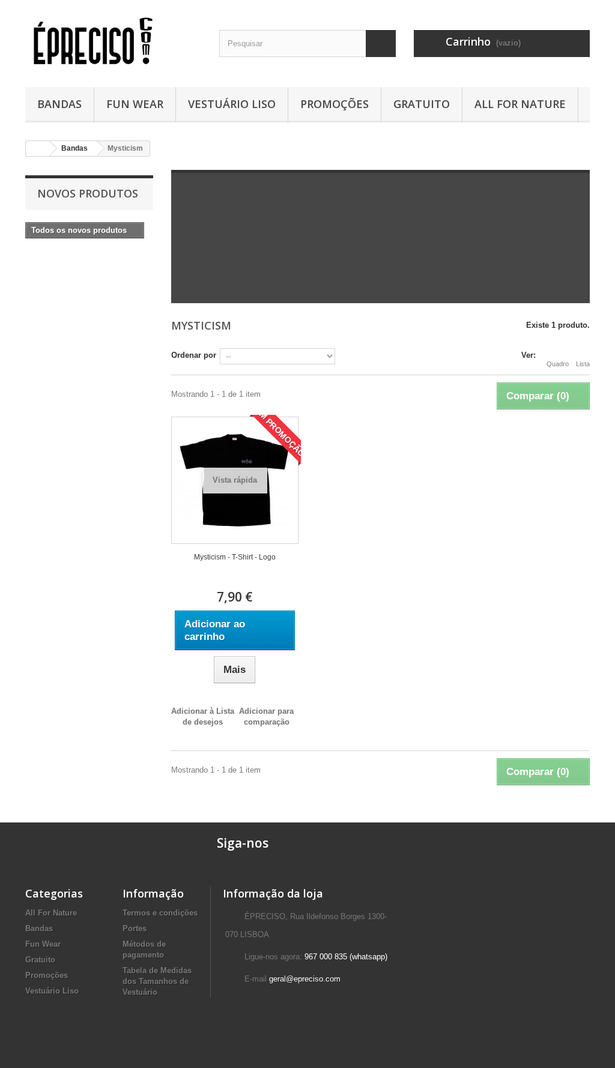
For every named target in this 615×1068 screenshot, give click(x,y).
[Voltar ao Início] (37, 148)
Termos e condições (160, 912)
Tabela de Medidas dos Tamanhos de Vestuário (157, 981)
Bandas (59, 104)
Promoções (334, 104)
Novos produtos (87, 193)
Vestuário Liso (232, 104)
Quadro (558, 363)
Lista (583, 363)
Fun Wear (134, 104)
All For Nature (520, 104)
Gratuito (421, 104)
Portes (135, 928)
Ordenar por (193, 355)
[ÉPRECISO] (113, 40)
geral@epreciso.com (305, 978)
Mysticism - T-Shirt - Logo (235, 557)
